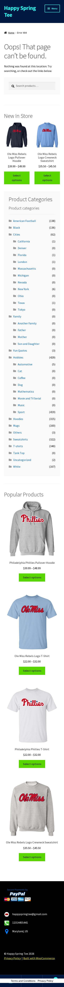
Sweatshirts (20, 439)
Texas (21, 303)
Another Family (27, 323)
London (22, 262)
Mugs (16, 425)
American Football (24, 221)
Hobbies (18, 357)
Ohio (21, 296)
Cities (16, 234)
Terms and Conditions (23, 980)
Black (16, 227)
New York (23, 289)
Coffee (21, 378)
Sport (21, 412)
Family (17, 316)
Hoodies (18, 419)
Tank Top (19, 453)
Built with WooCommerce (39, 958)
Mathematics (26, 391)
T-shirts (18, 446)
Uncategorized (22, 460)
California (24, 241)
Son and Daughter (28, 344)
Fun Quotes (20, 350)
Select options (17, 178)
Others (17, 432)
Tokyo (21, 309)
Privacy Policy (12, 958)
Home (11, 32)
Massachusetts (27, 268)
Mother (22, 337)
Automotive (25, 364)
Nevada (22, 282)
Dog (20, 385)
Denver (22, 248)
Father (22, 330)
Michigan (23, 275)
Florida (22, 255)
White (16, 466)
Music (21, 405)
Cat (20, 371)
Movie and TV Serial (29, 398)
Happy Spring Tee (20, 11)
